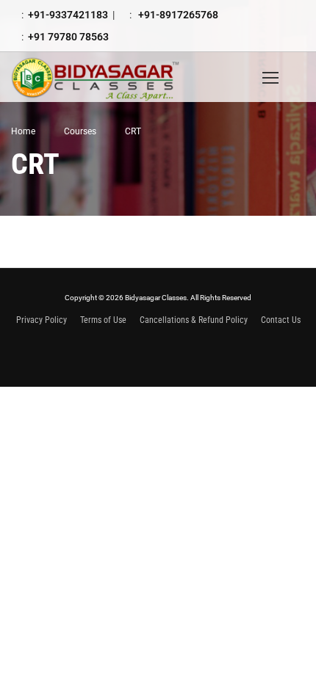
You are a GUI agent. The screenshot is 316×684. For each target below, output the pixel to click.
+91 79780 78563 (68, 37)
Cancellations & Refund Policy (194, 320)
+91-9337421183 (68, 15)
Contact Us (281, 320)
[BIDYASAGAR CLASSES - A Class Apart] (106, 77)
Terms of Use (103, 320)
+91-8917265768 (177, 15)
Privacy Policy (41, 320)
